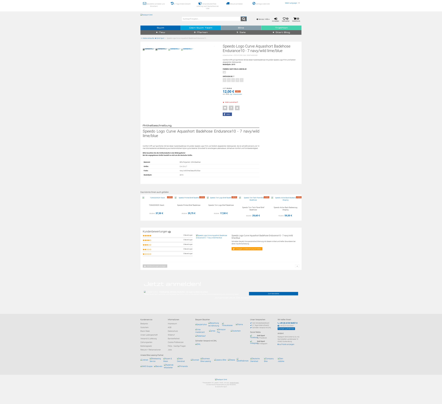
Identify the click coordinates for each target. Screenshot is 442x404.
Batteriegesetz (146, 346)
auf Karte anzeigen (286, 344)
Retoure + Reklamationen (150, 350)
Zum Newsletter (273, 294)
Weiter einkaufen (148, 38)
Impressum (172, 324)
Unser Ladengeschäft (149, 335)
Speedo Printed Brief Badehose (188, 205)
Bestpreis (144, 324)
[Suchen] (244, 19)
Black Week (145, 331)
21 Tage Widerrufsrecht (182, 4)
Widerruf (171, 335)
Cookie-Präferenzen (176, 342)
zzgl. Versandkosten (236, 94)
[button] (227, 114)
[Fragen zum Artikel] (231, 108)
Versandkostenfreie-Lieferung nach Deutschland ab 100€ (207, 6)
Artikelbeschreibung (157, 126)
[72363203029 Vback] (156, 198)
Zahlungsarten (146, 342)
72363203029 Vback (156, 205)
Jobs (170, 350)
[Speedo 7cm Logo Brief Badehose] (221, 198)
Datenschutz (173, 331)
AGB (169, 327)
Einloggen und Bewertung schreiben (248, 249)
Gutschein (144, 327)
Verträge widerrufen (262, 4)
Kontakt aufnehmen (286, 329)
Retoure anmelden (236, 4)
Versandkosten (234, 383)
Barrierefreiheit (174, 338)
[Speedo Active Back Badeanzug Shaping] (285, 199)
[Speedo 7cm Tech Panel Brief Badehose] (253, 199)
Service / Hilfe (264, 19)
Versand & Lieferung (148, 338)
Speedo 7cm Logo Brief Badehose (221, 205)
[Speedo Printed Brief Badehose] (189, 198)
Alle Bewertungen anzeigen (156, 266)
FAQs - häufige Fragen (177, 346)
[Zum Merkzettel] (225, 108)
